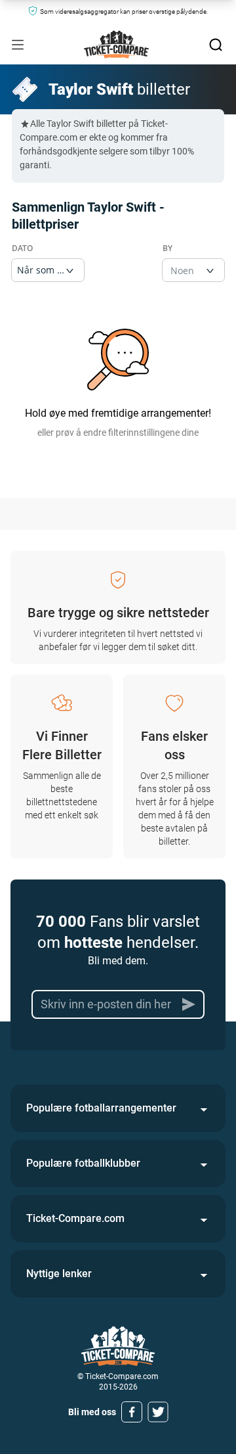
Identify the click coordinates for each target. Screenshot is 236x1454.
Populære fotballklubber (83, 1163)
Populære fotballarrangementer (101, 1108)
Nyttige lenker (59, 1273)
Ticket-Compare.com (75, 1218)
